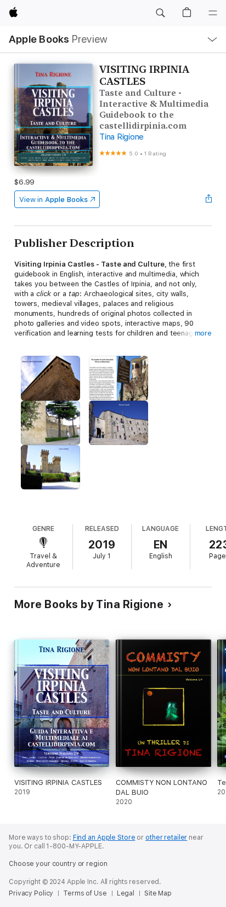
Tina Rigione (121, 137)
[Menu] (213, 13)
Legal (125, 893)
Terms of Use (85, 893)
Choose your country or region (58, 864)
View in (53, 199)
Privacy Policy (31, 893)
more (203, 333)
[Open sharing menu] (208, 199)
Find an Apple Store (104, 837)
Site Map (158, 893)
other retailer (166, 837)
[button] (160, 13)
